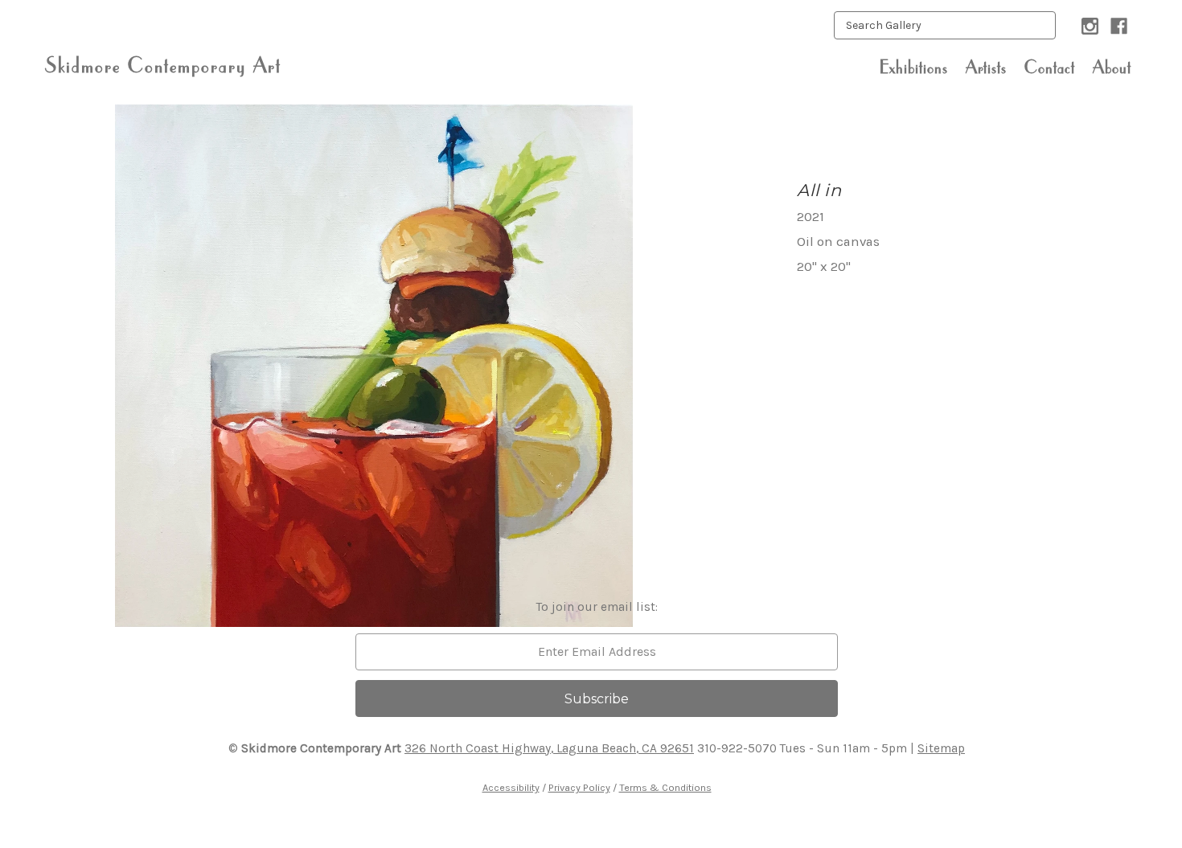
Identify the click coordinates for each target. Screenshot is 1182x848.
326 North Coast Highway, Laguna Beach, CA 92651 (549, 748)
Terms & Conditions (665, 787)
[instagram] (1089, 26)
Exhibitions (914, 66)
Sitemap (941, 748)
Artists (986, 66)
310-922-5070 (737, 748)
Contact (1049, 66)
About (1112, 66)
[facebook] (1118, 26)
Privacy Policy (579, 787)
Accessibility (511, 787)
